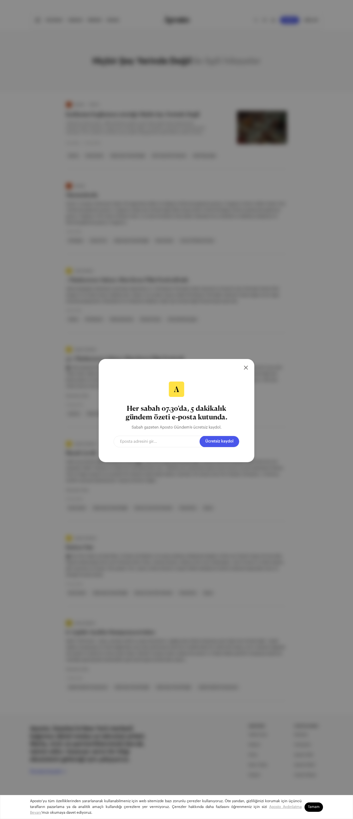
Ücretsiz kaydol (219, 441)
